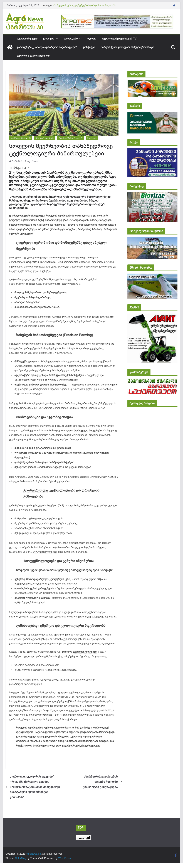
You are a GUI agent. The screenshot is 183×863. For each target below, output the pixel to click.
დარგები (48, 38)
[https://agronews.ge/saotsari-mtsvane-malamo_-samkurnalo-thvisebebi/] (152, 276)
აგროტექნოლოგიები (44, 138)
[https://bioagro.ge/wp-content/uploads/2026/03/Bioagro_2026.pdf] (152, 82)
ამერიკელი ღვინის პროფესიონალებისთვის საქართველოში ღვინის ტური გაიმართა (81, 7)
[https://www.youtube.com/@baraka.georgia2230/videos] (152, 114)
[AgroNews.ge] (10, 47)
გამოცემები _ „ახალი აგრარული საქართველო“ (47, 47)
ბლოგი (91, 38)
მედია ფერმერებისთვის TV (119, 38)
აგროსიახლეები (27, 38)
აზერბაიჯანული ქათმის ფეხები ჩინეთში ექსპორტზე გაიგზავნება (100, 782)
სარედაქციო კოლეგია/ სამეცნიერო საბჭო (127, 47)
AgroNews (32, 161)
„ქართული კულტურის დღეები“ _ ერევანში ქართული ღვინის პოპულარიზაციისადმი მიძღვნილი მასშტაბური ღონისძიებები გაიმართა (35, 787)
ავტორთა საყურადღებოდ (33, 55)
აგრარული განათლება (21, 138)
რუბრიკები (71, 38)
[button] (56, 38)
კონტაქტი (89, 47)
